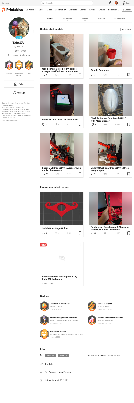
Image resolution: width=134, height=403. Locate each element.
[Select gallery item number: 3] (63, 64)
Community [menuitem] (60, 9)
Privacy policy (6, 113)
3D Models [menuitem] (30, 9)
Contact (4, 117)
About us (12, 117)
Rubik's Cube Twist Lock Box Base (60, 119)
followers (13, 55)
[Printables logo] (12, 9)
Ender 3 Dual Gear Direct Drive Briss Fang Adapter (110, 169)
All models (126, 29)
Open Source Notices (9, 115)
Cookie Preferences (19, 113)
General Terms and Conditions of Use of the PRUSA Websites (16, 104)
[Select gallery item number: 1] (59, 64)
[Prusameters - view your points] (116, 3)
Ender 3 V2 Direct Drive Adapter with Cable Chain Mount (61, 169)
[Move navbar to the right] (118, 10)
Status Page (27, 115)
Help (19, 115)
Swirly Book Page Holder (55, 228)
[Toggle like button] (43, 75)
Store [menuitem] (41, 9)
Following (25, 55)
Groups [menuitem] (102, 9)
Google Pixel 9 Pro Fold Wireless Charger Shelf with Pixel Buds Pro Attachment (60, 69)
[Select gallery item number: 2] (61, 64)
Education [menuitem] (112, 9)
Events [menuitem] (92, 9)
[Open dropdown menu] (33, 30)
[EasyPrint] (110, 3)
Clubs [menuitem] (49, 9)
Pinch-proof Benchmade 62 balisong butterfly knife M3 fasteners (110, 228)
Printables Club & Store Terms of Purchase (15, 109)
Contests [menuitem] (73, 9)
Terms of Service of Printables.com (13, 107)
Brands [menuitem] (83, 9)
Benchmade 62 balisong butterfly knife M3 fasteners (59, 277)
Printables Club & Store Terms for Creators (16, 111)
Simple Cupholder (100, 70)
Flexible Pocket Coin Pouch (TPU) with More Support (108, 119)
